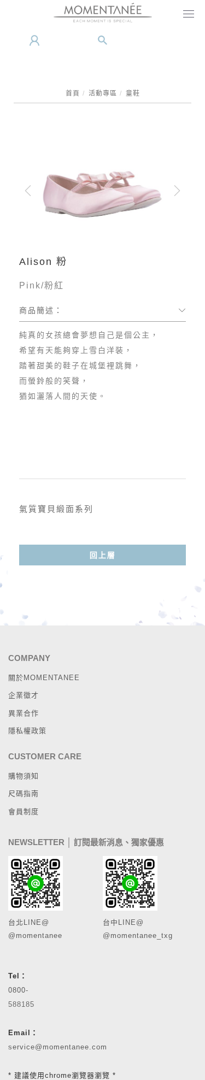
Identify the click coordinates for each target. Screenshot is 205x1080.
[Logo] (103, 12)
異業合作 (23, 713)
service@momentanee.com (57, 1047)
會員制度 (23, 811)
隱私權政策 (27, 731)
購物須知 (23, 776)
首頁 (73, 93)
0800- (18, 990)
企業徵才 (23, 695)
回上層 (103, 555)
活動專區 (103, 93)
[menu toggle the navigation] (186, 14)
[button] (102, 40)
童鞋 (133, 93)
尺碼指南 (23, 793)
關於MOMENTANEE (44, 678)
